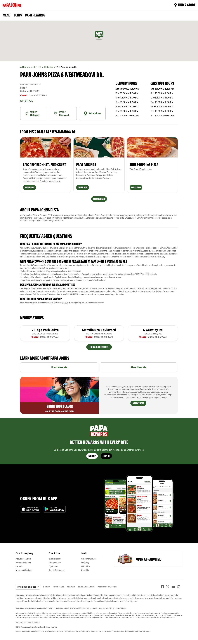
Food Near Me (59, 367)
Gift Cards (85, 566)
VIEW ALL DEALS (99, 198)
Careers (19, 566)
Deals (18, 15)
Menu (7, 15)
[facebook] (163, 586)
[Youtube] (174, 586)
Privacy (46, 587)
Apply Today (138, 403)
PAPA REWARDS (35, 15)
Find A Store (186, 5)
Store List (85, 570)
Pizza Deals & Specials (107, 587)
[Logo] (13, 5)
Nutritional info (55, 559)
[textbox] (99, 252)
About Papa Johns (23, 559)
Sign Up (92, 456)
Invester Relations (23, 563)
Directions (95, 113)
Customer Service (88, 559)
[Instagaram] (179, 586)
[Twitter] (169, 586)
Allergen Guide (54, 563)
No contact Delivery (24, 570)
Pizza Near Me (138, 367)
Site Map (71, 587)
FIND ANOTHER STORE (99, 347)
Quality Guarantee (56, 570)
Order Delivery (35, 113)
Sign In (106, 456)
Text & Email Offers (86, 587)
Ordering (85, 563)
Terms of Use (58, 587)
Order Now (29, 187)
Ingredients (53, 566)
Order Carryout (64, 113)
